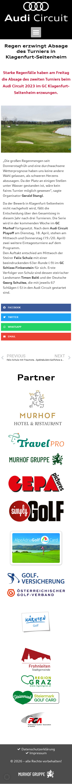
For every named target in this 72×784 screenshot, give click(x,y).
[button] (36, 32)
